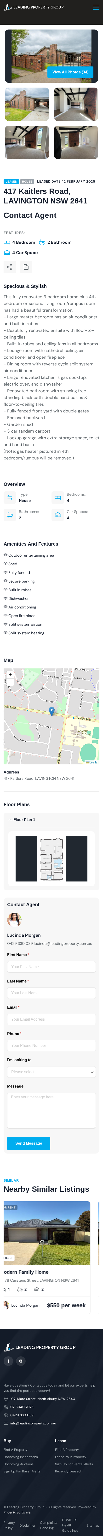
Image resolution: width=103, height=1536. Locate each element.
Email (21, 1007)
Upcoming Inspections (21, 1457)
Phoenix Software (17, 1512)
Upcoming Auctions (19, 1464)
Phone (22, 1034)
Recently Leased (68, 1471)
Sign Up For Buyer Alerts (22, 1471)
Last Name (25, 981)
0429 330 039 (22, 1415)
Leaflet (93, 762)
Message (15, 1086)
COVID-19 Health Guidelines (70, 1525)
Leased (11, 182)
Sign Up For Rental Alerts (74, 1464)
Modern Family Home (74, 1272)
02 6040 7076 (22, 1407)
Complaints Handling (48, 1525)
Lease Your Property (70, 1457)
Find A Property (16, 1449)
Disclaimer (27, 1525)
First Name (26, 955)
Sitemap (93, 1525)
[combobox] (51, 1072)
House (27, 182)
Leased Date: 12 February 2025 (66, 181)
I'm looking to (19, 1060)
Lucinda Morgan (76, 1305)
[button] (52, 711)
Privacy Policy (9, 1525)
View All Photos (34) (70, 72)
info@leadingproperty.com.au (33, 1423)
